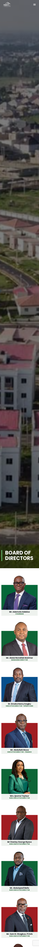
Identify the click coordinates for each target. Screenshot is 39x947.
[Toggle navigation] (34, 4)
